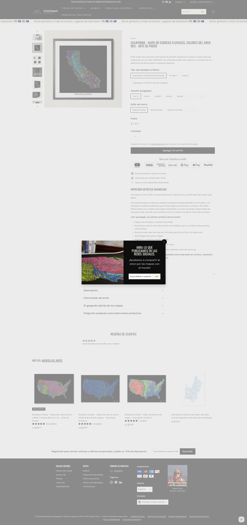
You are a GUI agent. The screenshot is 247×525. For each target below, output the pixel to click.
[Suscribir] (156, 276)
